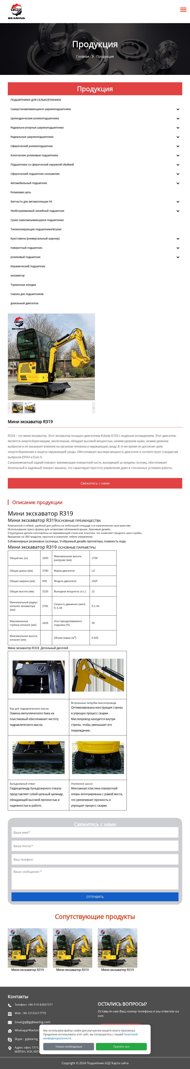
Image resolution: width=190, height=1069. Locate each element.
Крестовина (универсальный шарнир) (35, 238)
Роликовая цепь (21, 192)
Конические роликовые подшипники (34, 155)
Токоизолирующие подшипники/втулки (36, 229)
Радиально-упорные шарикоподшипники (37, 127)
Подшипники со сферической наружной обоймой (42, 164)
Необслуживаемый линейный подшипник (37, 210)
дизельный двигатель (25, 303)
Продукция (105, 56)
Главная (82, 56)
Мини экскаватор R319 (27, 970)
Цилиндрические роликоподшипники (35, 118)
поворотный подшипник (26, 247)
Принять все (121, 1046)
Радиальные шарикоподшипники (32, 137)
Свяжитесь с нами (95, 483)
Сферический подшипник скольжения (35, 173)
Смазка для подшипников (27, 294)
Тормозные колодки (23, 284)
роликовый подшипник (25, 257)
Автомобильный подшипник (29, 183)
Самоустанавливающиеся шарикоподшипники (41, 109)
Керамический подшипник (28, 266)
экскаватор (18, 275)
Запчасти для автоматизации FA (31, 201)
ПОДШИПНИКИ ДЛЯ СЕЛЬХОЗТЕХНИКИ (36, 100)
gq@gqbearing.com (36, 1022)
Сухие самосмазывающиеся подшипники (37, 220)
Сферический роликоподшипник (32, 146)
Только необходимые (68, 1046)
